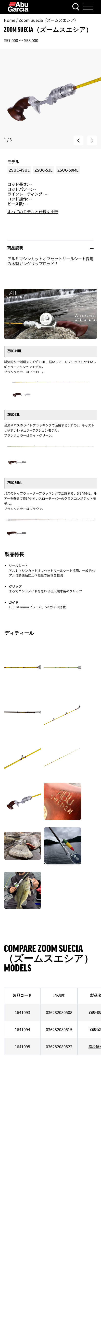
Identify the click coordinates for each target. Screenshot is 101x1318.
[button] (78, 140)
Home (9, 20)
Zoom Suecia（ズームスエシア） (48, 20)
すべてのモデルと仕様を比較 (32, 212)
